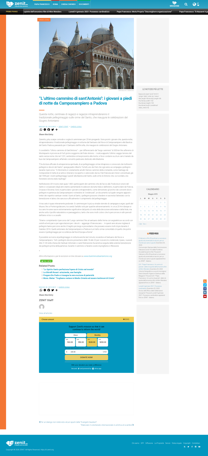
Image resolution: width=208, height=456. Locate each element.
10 (165, 207)
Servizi (167, 443)
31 (165, 219)
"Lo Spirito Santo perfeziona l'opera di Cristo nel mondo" (68, 269)
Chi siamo (135, 443)
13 (149, 211)
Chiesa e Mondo (68, 4)
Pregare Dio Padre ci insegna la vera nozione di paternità (68, 275)
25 (141, 219)
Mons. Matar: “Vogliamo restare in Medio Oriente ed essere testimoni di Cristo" (78, 278)
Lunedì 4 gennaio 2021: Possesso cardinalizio (66, 12)
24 (165, 215)
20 (149, 215)
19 (145, 215)
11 (141, 211)
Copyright (186, 443)
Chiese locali (43, 20)
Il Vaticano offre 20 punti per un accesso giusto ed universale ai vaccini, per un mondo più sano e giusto (152, 240)
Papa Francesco (42, 4)
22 (157, 215)
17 (165, 211)
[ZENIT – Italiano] (19, 4)
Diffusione (149, 443)
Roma (55, 4)
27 (149, 219)
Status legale (177, 443)
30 (161, 219)
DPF (142, 443)
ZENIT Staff (63, 127)
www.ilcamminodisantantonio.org (98, 256)
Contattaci (196, 443)
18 (141, 215)
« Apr (140, 224)
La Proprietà (159, 443)
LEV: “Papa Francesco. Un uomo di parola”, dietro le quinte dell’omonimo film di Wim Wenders (153, 267)
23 (161, 215)
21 (153, 215)
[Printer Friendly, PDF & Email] (46, 261)
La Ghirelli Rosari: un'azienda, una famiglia (62, 272)
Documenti (84, 4)
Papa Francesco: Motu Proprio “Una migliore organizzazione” (121, 12)
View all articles (45, 313)
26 (145, 219)
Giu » (144, 224)
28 (153, 219)
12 (145, 211)
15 (157, 211)
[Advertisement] (86, 401)
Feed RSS (153, 233)
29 (157, 219)
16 (161, 211)
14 (153, 211)
